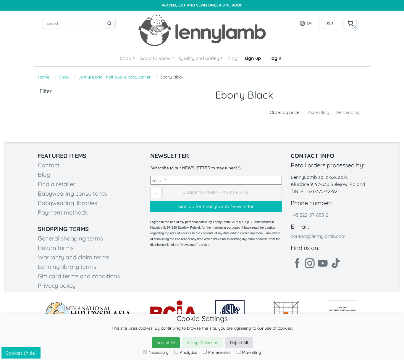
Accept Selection (202, 342)
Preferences (219, 352)
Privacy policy (56, 285)
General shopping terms (70, 238)
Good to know (155, 58)
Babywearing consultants (72, 193)
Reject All (239, 342)
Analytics (188, 352)
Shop (125, 58)
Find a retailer (56, 184)
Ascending (318, 112)
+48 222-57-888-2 (310, 215)
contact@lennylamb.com (318, 236)
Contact (48, 165)
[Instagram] (310, 263)
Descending (348, 112)
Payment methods (63, 212)
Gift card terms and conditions (79, 276)
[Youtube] (323, 263)
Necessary (158, 352)
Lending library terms (67, 266)
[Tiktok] (336, 263)
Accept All (165, 342)
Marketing (251, 352)
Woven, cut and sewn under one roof (202, 5)
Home (43, 77)
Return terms (55, 247)
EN (309, 23)
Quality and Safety (199, 58)
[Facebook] (297, 263)
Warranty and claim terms (73, 257)
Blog (232, 58)
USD (329, 23)
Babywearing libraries (67, 203)
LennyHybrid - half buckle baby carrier (114, 77)
